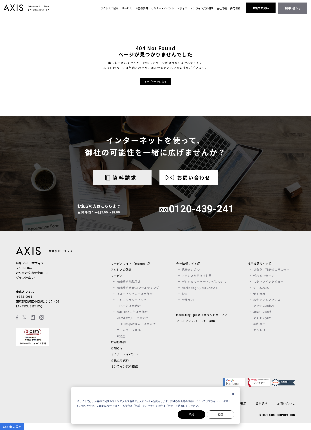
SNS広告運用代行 (128, 306)
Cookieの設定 (12, 426)
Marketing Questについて (200, 287)
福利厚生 (259, 324)
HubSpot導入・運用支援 (138, 324)
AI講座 (120, 336)
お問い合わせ (293, 8)
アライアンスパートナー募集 (195, 321)
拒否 (220, 414)
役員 (185, 294)
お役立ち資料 (261, 8)
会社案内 (188, 300)
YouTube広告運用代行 (132, 312)
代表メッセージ (263, 275)
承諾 (191, 414)
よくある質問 (262, 318)
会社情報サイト (186, 263)
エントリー (260, 330)
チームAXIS (261, 287)
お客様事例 (141, 8)
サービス (127, 8)
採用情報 (235, 8)
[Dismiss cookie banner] (233, 394)
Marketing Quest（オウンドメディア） (203, 315)
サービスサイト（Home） (129, 263)
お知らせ (117, 348)
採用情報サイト (258, 263)
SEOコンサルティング (131, 300)
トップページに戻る (155, 81)
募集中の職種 (262, 312)
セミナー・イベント (162, 8)
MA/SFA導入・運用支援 (132, 318)
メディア (182, 8)
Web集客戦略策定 (128, 281)
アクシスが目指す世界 (197, 275)
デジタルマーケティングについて (204, 281)
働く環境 (259, 294)
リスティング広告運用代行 (134, 294)
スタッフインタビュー (268, 281)
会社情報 (222, 8)
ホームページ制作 (128, 330)
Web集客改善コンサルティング (137, 287)
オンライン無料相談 (202, 8)
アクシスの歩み (263, 306)
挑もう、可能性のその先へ (271, 269)
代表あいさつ (191, 269)
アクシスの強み (109, 8)
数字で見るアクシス (266, 300)
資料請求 (125, 177)
